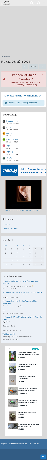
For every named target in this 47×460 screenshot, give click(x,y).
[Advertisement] (23, 30)
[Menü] (43, 3)
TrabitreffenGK (9, 334)
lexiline (5, 289)
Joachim (5, 297)
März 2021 (8, 240)
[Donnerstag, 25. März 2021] (25, 66)
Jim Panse (6, 339)
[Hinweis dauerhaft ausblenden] (43, 74)
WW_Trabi (6, 313)
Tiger (8, 145)
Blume (9, 127)
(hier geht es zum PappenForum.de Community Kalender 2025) (25, 80)
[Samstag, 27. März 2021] (42, 66)
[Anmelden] (37, 3)
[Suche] (31, 3)
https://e (5, 322)
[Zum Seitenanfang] (43, 457)
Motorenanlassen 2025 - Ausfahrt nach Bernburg (22, 292)
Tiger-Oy (9, 151)
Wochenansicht (33, 95)
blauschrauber (12, 121)
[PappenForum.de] (6, 3)
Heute (33, 66)
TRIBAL (9, 158)
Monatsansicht (13, 95)
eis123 (9, 133)
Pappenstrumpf (12, 139)
